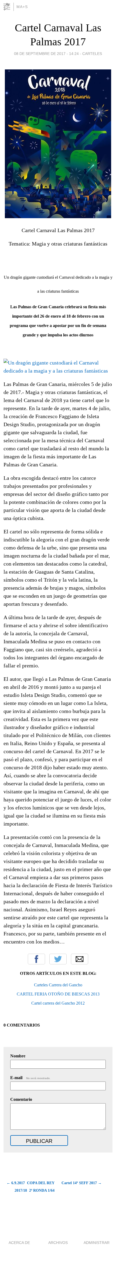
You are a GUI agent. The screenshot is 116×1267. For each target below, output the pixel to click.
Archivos (58, 1242)
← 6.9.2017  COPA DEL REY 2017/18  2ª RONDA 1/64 (30, 1186)
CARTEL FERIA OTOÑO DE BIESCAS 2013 (58, 994)
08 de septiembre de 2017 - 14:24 (46, 53)
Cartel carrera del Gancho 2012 (58, 1003)
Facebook (36, 959)
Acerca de (19, 1242)
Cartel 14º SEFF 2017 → (82, 1183)
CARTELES (92, 53)
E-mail (30, 1077)
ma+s (22, 7)
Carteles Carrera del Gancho (58, 985)
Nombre (17, 1056)
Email (79, 959)
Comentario (21, 1099)
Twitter (58, 959)
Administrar (97, 1242)
